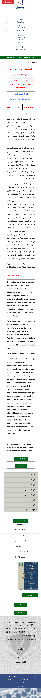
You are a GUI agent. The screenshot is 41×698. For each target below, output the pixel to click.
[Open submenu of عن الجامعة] (6, 22)
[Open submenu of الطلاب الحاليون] (6, 30)
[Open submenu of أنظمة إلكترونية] (6, 49)
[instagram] (27, 54)
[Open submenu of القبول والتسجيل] (6, 47)
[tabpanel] (21, 268)
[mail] (34, 54)
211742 (22, 632)
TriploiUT (25, 680)
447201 (22, 629)
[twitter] (30, 54)
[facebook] (37, 54)
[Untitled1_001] (28, 563)
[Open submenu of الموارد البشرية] (6, 25)
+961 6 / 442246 (11, 632)
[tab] (21, 62)
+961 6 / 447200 (11, 629)
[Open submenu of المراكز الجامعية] (6, 38)
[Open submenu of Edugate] (5, 13)
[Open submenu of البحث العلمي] (6, 45)
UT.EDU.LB (20, 683)
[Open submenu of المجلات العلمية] (6, 40)
